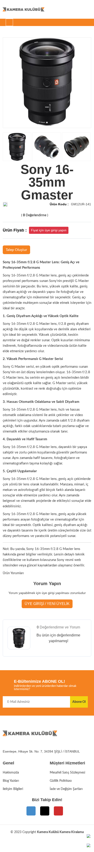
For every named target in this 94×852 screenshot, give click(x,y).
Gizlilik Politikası (61, 780)
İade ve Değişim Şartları (66, 789)
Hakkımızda (11, 772)
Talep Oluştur (16, 250)
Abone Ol (79, 701)
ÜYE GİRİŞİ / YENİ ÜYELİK (47, 604)
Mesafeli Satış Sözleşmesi (67, 772)
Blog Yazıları (11, 780)
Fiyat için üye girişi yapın (48, 230)
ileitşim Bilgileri (13, 789)
